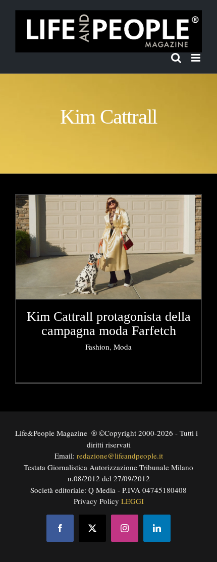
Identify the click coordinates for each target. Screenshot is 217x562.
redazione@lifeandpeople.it (120, 456)
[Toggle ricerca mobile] (176, 57)
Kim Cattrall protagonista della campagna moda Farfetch (109, 324)
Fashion (97, 347)
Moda (123, 347)
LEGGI (132, 501)
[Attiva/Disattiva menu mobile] (196, 57)
